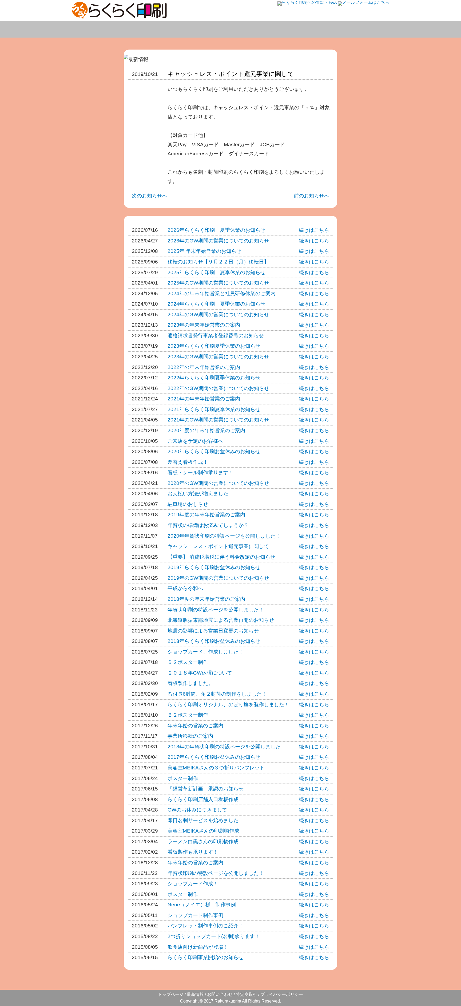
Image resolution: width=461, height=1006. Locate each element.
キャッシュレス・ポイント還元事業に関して (231, 73)
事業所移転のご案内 (190, 736)
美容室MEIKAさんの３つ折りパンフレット (216, 767)
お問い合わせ (364, 29)
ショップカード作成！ (193, 883)
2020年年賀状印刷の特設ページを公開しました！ (224, 536)
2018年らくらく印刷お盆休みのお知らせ (214, 641)
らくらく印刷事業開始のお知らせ (206, 957)
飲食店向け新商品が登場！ (198, 947)
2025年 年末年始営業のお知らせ (204, 251)
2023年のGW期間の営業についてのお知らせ (218, 356)
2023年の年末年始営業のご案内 (204, 325)
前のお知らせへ (311, 195)
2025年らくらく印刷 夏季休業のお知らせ (216, 272)
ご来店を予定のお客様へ (195, 441)
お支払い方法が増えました (198, 493)
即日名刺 (207, 29)
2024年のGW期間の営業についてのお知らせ (218, 314)
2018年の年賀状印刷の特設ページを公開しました (224, 746)
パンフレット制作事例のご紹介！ (206, 925)
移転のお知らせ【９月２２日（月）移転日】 (218, 262)
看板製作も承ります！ (193, 852)
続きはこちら (314, 230)
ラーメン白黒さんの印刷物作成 (203, 841)
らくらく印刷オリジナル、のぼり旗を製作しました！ (228, 704)
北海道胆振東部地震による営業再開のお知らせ (221, 620)
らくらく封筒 (260, 29)
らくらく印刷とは (99, 29)
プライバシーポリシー (281, 994)
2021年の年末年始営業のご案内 (204, 398)
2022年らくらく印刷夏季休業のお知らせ (214, 377)
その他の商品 (312, 29)
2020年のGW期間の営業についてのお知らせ (218, 483)
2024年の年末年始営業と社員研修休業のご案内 (222, 293)
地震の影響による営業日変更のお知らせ (213, 631)
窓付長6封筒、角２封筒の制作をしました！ (217, 694)
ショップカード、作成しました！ (206, 652)
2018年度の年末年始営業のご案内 (206, 599)
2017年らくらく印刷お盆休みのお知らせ (214, 757)
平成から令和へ (185, 588)
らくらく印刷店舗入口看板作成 (203, 799)
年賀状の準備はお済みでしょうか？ (208, 525)
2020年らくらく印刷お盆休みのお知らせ (214, 451)
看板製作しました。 (190, 683)
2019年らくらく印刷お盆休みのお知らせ (214, 567)
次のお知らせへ (149, 195)
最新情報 (195, 994)
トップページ (171, 994)
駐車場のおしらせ (188, 504)
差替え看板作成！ (188, 462)
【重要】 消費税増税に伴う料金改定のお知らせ (221, 557)
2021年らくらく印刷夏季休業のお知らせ (214, 409)
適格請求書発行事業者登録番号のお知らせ (216, 335)
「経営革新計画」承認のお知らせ (206, 789)
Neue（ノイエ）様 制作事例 (202, 904)
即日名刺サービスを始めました (203, 820)
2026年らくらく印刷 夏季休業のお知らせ (216, 230)
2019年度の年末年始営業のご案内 (206, 514)
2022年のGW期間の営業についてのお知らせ (218, 388)
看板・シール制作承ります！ (200, 472)
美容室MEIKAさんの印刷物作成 (203, 831)
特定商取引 (246, 994)
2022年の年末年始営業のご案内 (204, 367)
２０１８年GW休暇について (200, 673)
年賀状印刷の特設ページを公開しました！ (216, 609)
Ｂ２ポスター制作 (188, 662)
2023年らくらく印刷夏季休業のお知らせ (214, 346)
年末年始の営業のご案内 (195, 725)
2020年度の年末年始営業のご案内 (206, 430)
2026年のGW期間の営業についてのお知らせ (218, 241)
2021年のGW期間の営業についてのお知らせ (218, 420)
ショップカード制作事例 (195, 915)
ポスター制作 (183, 778)
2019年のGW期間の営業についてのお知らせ (218, 578)
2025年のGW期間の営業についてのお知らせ (218, 283)
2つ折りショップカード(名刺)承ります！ (214, 936)
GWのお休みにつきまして (197, 810)
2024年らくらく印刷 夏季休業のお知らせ (216, 304)
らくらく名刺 (155, 29)
